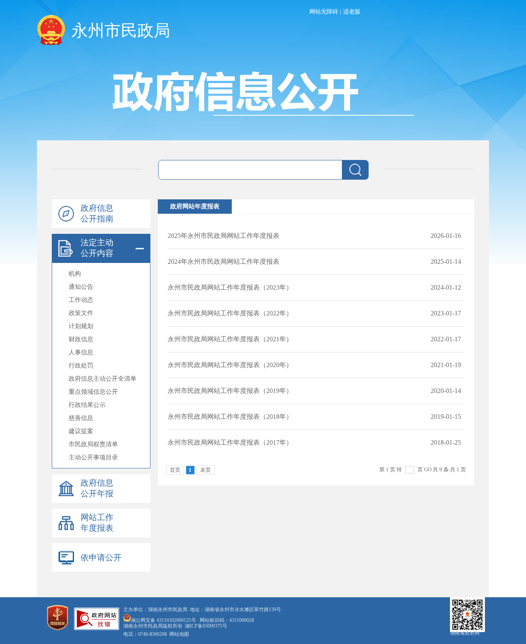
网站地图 (179, 634)
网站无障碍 (323, 12)
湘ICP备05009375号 (206, 626)
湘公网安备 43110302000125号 (163, 620)
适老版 (351, 12)
